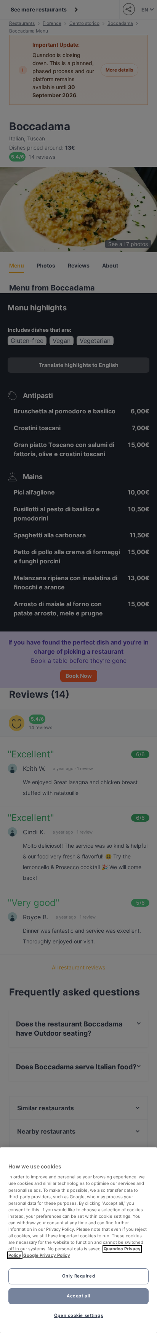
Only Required (78, 1276)
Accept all (78, 1296)
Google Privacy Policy (46, 1255)
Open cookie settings (78, 1315)
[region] (78, 1240)
